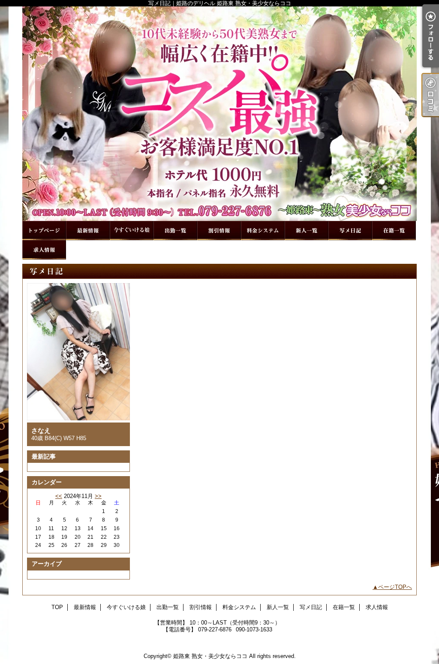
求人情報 (44, 250)
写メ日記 (350, 230)
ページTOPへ (395, 587)
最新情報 (88, 230)
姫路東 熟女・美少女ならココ (210, 656)
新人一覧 (306, 230)
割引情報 (219, 230)
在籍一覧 (394, 230)
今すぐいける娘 (131, 230)
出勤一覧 (175, 230)
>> (98, 496)
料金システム (263, 230)
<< (58, 496)
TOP (44, 230)
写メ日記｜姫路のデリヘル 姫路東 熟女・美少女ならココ (219, 113)
